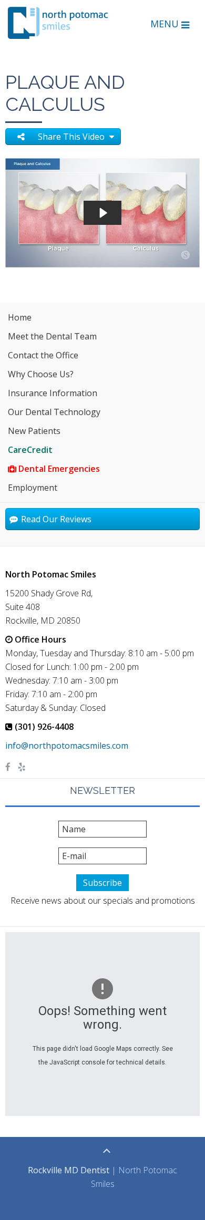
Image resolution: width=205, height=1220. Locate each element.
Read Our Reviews (55, 519)
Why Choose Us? (41, 374)
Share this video (72, 136)
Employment (32, 487)
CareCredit (30, 450)
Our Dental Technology (54, 412)
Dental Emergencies (58, 468)
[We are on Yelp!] (22, 767)
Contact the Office (43, 355)
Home (20, 317)
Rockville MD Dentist (68, 1170)
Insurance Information (52, 393)
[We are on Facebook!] (8, 767)
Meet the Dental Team (52, 336)
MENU (165, 23)
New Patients (34, 431)
